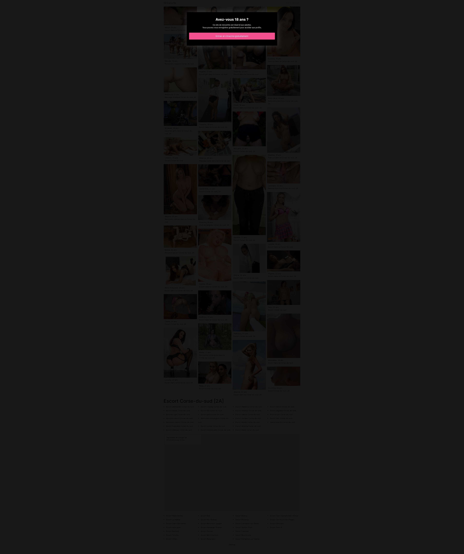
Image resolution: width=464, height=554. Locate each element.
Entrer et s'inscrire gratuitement (232, 36)
